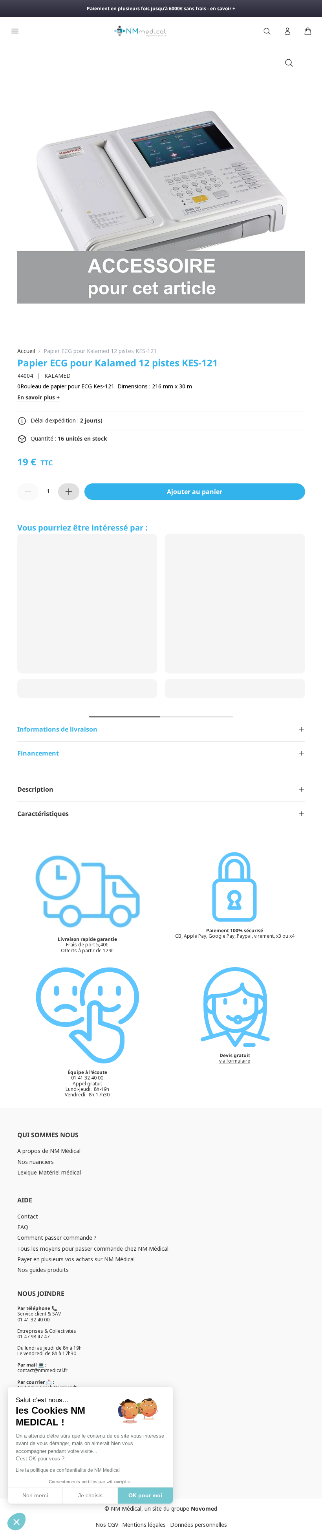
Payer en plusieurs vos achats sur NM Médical (76, 1259)
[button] (16, 1521)
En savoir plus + (38, 397)
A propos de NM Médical (48, 1150)
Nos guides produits (43, 1269)
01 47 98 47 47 (33, 1336)
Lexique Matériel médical (49, 1172)
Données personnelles (198, 1524)
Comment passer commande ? (57, 1237)
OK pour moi (145, 1495)
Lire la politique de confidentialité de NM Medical (68, 1470)
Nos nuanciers (35, 1161)
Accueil (26, 351)
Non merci (35, 1495)
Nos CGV (106, 1524)
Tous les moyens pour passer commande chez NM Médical (92, 1248)
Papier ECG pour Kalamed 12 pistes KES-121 (100, 351)
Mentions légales (144, 1524)
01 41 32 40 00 (33, 1319)
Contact (27, 1216)
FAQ (22, 1227)
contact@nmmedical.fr (42, 1370)
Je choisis (90, 1495)
